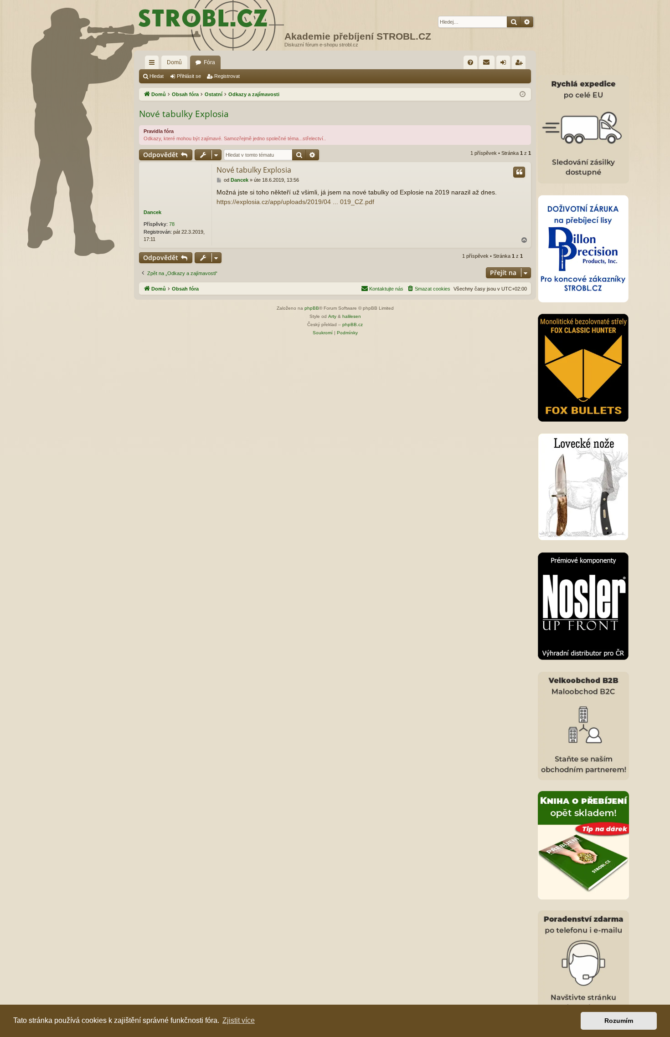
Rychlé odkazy (154, 64)
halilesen (351, 316)
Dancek (152, 212)
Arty (332, 316)
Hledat (156, 76)
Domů (174, 62)
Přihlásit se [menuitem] (505, 64)
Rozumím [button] (618, 1020)
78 (172, 224)
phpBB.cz (352, 324)
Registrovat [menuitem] (520, 64)
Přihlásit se (189, 76)
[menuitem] (470, 62)
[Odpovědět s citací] (519, 172)
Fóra (209, 62)
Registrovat (227, 76)
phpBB (311, 308)
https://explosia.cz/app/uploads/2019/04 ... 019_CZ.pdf (295, 201)
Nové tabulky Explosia (184, 114)
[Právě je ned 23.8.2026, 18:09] (523, 94)
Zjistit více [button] (238, 1020)
